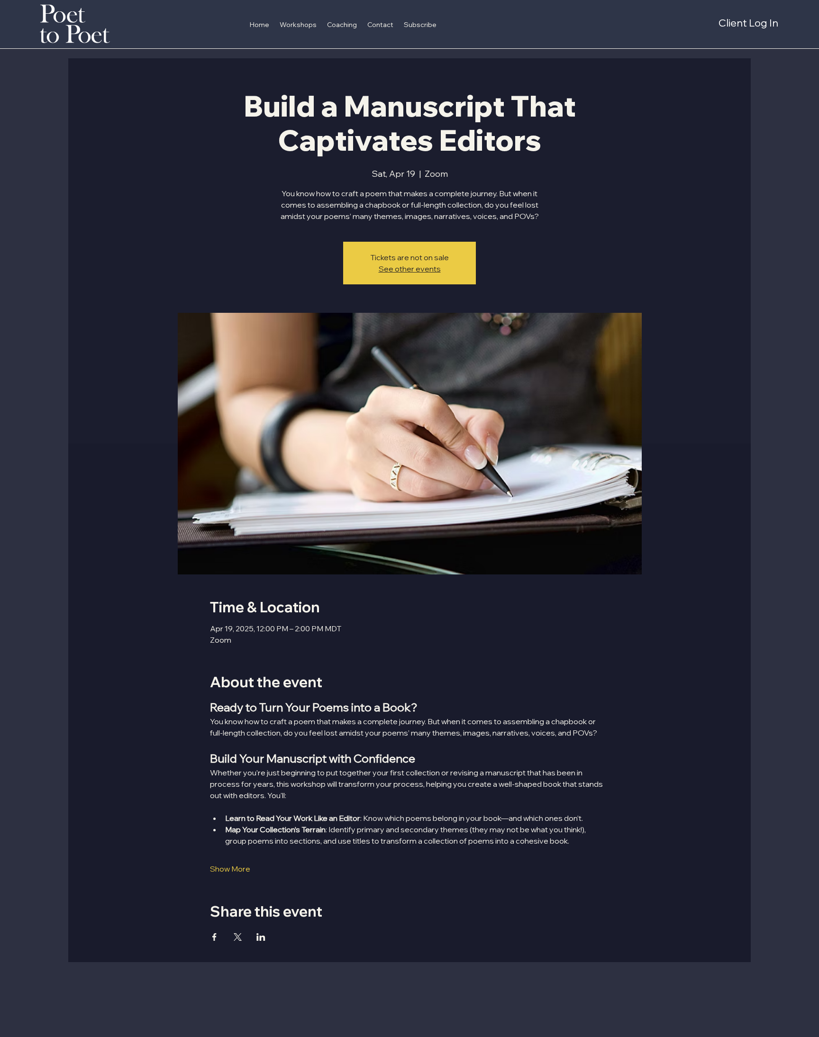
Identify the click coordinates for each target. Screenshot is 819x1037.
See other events (410, 268)
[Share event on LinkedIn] (260, 937)
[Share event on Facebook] (214, 937)
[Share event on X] (237, 937)
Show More (230, 868)
